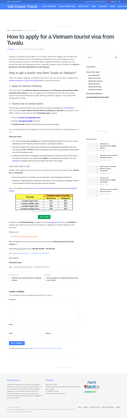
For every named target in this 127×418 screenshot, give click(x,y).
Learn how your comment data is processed (47, 348)
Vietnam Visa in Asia (94, 84)
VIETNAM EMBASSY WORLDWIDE (97, 97)
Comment (13, 299)
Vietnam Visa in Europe (94, 86)
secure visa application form (29, 117)
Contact (118, 407)
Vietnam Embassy (15, 80)
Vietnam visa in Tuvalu (42, 267)
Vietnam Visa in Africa (94, 78)
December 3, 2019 (106, 173)
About (80, 407)
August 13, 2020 (105, 194)
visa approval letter (26, 121)
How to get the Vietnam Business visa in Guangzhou (108, 168)
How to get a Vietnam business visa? (25, 236)
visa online (69, 108)
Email (11, 333)
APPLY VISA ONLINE (49, 6)
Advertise (86, 407)
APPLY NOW (44, 217)
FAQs (94, 6)
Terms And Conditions (107, 407)
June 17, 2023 (104, 184)
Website (48, 333)
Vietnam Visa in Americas (95, 81)
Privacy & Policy (95, 407)
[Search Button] (116, 57)
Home (8, 30)
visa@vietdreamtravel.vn (40, 253)
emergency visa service (56, 222)
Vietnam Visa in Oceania (30, 30)
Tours (112, 6)
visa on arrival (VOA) (32, 80)
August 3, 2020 (105, 150)
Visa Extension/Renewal (94, 93)
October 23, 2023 (106, 160)
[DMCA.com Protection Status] (90, 392)
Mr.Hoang (12, 49)
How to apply (83, 6)
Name (11, 324)
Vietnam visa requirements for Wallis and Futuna (108, 180)
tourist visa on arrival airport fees (40, 188)
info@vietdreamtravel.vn (20, 253)
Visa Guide (103, 6)
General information (94, 75)
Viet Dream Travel (22, 6)
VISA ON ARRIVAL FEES (67, 6)
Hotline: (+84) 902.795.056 (14, 1)
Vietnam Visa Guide (17, 30)
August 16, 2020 (22, 49)
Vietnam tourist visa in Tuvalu (23, 267)
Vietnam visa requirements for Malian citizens (108, 146)
